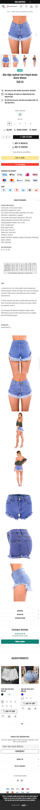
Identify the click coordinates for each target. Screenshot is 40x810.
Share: (3, 186)
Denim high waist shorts (7, 689)
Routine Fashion (12, 6)
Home (8, 11)
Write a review (20, 642)
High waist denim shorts (27, 689)
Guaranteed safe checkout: (8, 171)
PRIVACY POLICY (16, 805)
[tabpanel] (10, 693)
